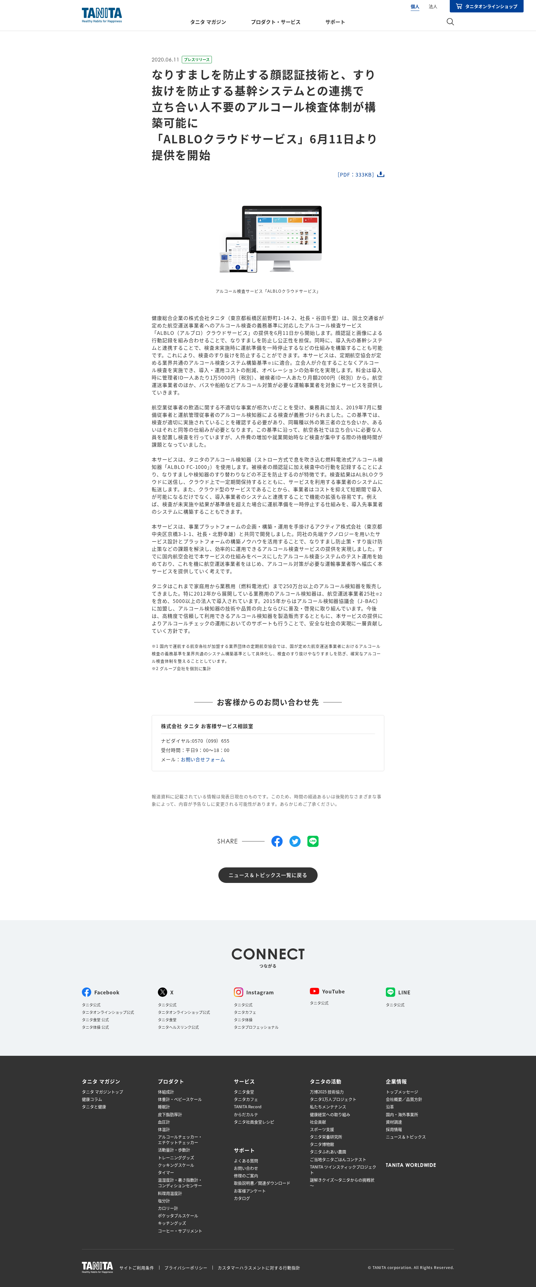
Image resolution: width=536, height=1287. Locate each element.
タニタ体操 (243, 1019)
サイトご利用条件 (136, 1268)
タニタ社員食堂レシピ (254, 1122)
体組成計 (166, 1092)
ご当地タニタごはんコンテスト (338, 1159)
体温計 (164, 1129)
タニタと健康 (94, 1106)
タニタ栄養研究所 (326, 1137)
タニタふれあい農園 (328, 1151)
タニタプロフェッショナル (256, 1027)
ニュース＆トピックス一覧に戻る (268, 875)
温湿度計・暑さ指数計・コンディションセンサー (180, 1182)
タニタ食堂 (167, 1019)
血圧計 (164, 1122)
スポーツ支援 (322, 1129)
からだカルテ (246, 1114)
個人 (415, 6)
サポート (335, 21)
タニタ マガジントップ (102, 1092)
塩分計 (164, 1201)
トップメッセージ (402, 1092)
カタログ (242, 1198)
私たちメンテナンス (328, 1106)
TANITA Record (247, 1106)
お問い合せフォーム (203, 759)
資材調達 (394, 1122)
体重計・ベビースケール (180, 1099)
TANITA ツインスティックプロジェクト (343, 1169)
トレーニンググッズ (176, 1157)
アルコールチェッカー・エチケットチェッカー (180, 1139)
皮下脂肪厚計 (170, 1114)
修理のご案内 (246, 1175)
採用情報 (394, 1129)
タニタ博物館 (322, 1144)
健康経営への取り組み (330, 1114)
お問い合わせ (246, 1168)
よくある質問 (246, 1160)
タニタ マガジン (208, 21)
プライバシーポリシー (186, 1268)
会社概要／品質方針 (404, 1099)
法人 (433, 6)
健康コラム (92, 1099)
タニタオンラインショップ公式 (108, 1012)
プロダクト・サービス (276, 21)
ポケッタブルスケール (178, 1215)
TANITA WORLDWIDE (411, 1165)
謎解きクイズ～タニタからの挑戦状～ (342, 1182)
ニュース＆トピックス (406, 1137)
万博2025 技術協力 (327, 1092)
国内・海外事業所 (402, 1114)
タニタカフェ (245, 1012)
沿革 (390, 1106)
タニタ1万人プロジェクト (333, 1099)
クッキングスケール (176, 1165)
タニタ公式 (91, 1004)
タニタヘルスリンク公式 (178, 1027)
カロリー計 (168, 1208)
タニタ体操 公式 (95, 1027)
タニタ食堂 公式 (95, 1019)
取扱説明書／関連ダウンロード (262, 1183)
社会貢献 (318, 1122)
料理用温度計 (170, 1193)
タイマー (166, 1172)
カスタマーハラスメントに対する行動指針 (259, 1268)
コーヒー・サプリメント (180, 1231)
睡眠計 (164, 1106)
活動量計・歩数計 (174, 1150)
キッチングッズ (172, 1223)
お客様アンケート (250, 1191)
